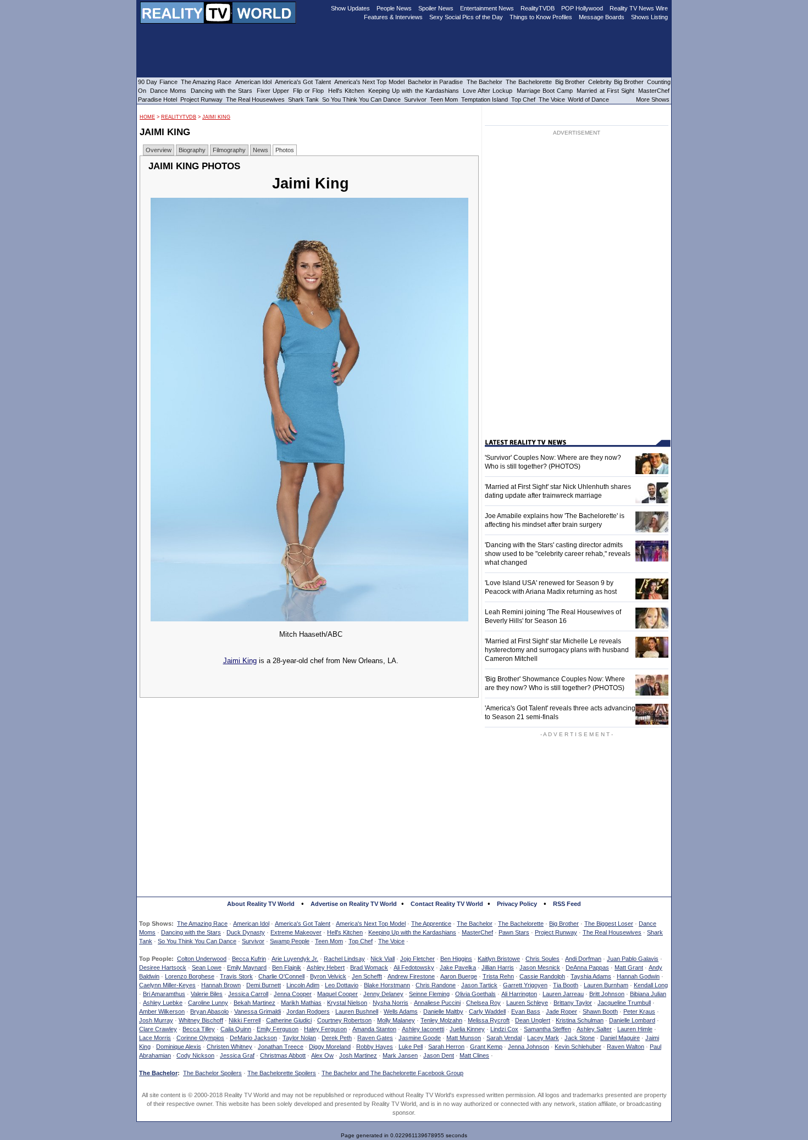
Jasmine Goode (420, 1038)
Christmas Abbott (283, 1055)
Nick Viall (382, 958)
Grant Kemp (486, 1046)
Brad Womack (369, 967)
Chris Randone (436, 985)
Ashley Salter (594, 1029)
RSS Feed (567, 903)
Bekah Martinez (254, 1002)
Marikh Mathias (301, 1002)
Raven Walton (625, 1046)
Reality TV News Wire (639, 8)
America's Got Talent (302, 923)
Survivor (253, 941)
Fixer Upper (273, 90)
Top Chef (360, 941)
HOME (147, 117)
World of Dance (588, 99)
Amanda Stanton (374, 1029)
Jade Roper (561, 1011)
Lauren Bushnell (356, 1011)
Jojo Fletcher (417, 958)
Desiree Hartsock (162, 967)
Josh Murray (156, 1020)
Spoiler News (435, 8)
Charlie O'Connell (281, 976)
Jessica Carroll (248, 994)
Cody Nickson (195, 1055)
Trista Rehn (498, 976)
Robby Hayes (374, 1046)
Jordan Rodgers (308, 1011)
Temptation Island (484, 99)
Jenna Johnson (528, 1046)
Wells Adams (401, 1011)
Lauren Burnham (606, 985)
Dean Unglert (532, 1020)
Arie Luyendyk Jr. (295, 958)
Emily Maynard (247, 967)
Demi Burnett (263, 985)
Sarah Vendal (504, 1038)
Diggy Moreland (330, 1046)
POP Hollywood (582, 8)
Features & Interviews (393, 17)
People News (394, 8)
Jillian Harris (498, 967)
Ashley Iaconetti (423, 1029)
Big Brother (564, 923)
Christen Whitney (229, 1046)
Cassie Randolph (542, 976)
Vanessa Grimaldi (257, 1011)
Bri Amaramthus (164, 994)
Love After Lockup (487, 90)
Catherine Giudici (289, 1020)
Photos (284, 150)
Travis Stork (236, 976)
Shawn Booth (600, 1011)
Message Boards (601, 17)
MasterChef (477, 932)
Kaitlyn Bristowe (499, 958)
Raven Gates (375, 1038)
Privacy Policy (517, 903)
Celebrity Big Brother (616, 82)
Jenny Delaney (383, 994)
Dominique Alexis (178, 1046)
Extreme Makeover (296, 932)
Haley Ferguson (325, 1029)
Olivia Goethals (475, 994)
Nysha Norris (390, 1002)
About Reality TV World (261, 903)
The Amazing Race (202, 923)
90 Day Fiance (158, 82)
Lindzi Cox (504, 1029)
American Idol (251, 923)
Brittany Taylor (573, 1002)
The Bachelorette (521, 923)
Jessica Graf (237, 1055)
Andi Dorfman (583, 958)
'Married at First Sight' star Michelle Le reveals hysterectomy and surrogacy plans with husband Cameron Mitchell (557, 650)
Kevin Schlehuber (578, 1046)
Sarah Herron (446, 1046)
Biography (192, 150)
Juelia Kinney (467, 1029)
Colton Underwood (201, 958)
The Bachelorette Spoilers (281, 1073)
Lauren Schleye (527, 1002)
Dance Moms (168, 90)
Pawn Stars (514, 932)
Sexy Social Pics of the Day (466, 17)
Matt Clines (474, 1055)
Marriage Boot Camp (545, 90)
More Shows (652, 99)
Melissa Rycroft (489, 1020)
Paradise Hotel (157, 99)
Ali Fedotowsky (414, 967)
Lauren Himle (634, 1029)
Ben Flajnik (286, 967)
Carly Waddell (487, 1011)
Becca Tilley (198, 1029)
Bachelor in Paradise (435, 82)
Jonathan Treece (280, 1046)
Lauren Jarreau (563, 994)
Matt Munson (463, 1038)
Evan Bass (525, 1011)
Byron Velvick (328, 976)
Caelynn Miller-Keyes (167, 985)
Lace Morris (155, 1038)
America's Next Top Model (371, 923)
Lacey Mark (543, 1038)
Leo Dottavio (341, 985)
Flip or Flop (308, 90)
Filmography (229, 150)
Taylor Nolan (299, 1038)
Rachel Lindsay (344, 958)
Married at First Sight (605, 90)
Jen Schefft (367, 976)
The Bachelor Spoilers (212, 1073)
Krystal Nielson (347, 1002)
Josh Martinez (358, 1055)
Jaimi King (216, 117)
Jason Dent (438, 1055)
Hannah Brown (221, 985)
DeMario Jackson (253, 1038)
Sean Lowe (207, 967)
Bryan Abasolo (209, 1011)
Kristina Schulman (580, 1020)
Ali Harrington (519, 994)
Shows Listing (649, 17)
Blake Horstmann (387, 985)
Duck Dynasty (245, 932)
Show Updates (350, 8)
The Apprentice (431, 923)
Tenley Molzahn (441, 1020)
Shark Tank (303, 99)
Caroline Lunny (208, 1002)
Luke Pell (411, 1046)
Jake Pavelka (458, 967)
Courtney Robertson (344, 1020)
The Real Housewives (612, 932)
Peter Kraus (639, 1011)
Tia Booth (565, 985)
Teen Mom (329, 941)
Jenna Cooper (293, 994)
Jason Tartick (479, 985)
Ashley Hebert (326, 967)
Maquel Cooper (337, 994)
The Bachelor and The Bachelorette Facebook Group (392, 1073)
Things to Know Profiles (541, 17)
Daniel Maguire (620, 1038)
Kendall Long (651, 985)
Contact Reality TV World (447, 903)
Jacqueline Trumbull (624, 1002)
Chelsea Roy (483, 1002)
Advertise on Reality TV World (354, 903)
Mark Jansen (400, 1055)
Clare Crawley (158, 1029)
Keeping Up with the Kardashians (412, 932)
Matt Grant (629, 967)
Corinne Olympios (200, 1038)
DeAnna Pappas (587, 967)
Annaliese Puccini (437, 1002)
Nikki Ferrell (245, 1020)
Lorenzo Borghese (189, 976)
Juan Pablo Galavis (632, 958)
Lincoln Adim (302, 985)
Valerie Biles (207, 994)
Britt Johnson (606, 994)
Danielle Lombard (632, 1020)
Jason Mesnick (539, 967)
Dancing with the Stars (191, 932)
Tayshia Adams (591, 976)
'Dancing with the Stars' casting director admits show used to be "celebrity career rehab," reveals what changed (557, 553)
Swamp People (289, 941)
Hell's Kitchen (345, 932)
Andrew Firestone (411, 976)
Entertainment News (487, 8)
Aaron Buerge (458, 976)
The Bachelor (474, 923)
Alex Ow (322, 1055)
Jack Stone (580, 1038)
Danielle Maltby (443, 1011)
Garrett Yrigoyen (525, 985)
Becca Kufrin (249, 958)
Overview (158, 150)
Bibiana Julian (648, 994)
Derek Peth (337, 1038)
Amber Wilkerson (162, 1011)
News (260, 150)
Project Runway (556, 932)
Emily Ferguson (277, 1029)
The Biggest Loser (608, 923)
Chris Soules (542, 958)
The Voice (391, 941)
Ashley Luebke (162, 1002)
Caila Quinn (235, 1029)
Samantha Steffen (547, 1029)
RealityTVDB (178, 117)
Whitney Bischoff (201, 1020)
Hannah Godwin (638, 976)
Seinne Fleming (429, 994)
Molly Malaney (396, 1020)
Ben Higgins (456, 958)
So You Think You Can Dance (197, 941)
